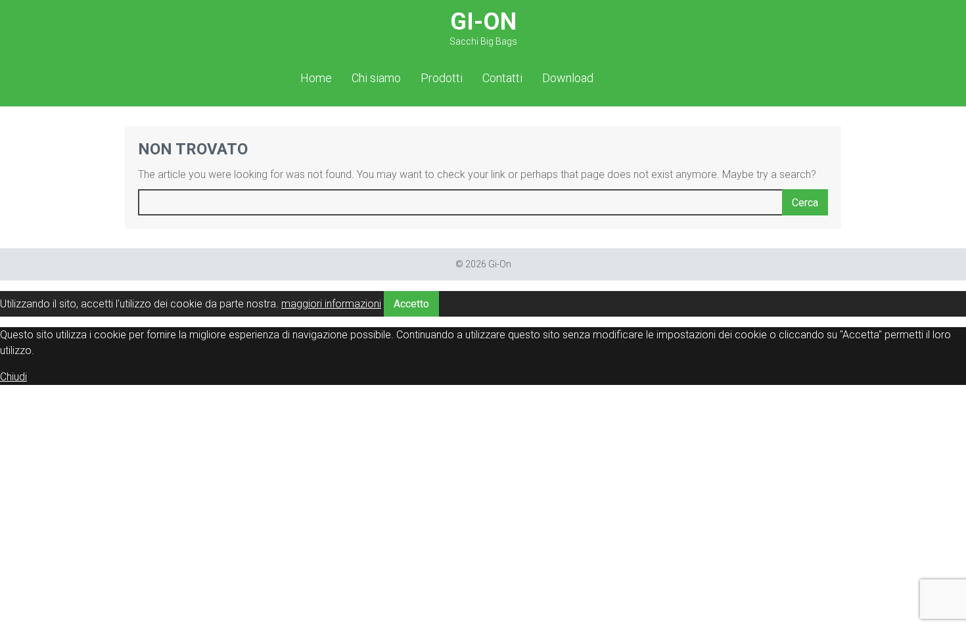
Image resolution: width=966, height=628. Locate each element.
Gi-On (483, 27)
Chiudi (13, 376)
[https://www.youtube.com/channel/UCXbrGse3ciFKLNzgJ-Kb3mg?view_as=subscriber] (644, 77)
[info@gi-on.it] (664, 77)
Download (567, 78)
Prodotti (442, 78)
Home (316, 78)
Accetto (411, 304)
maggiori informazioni (331, 304)
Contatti (502, 78)
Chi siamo (376, 78)
